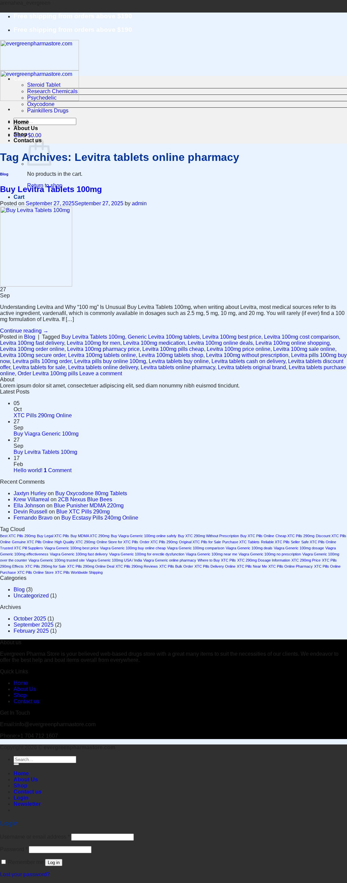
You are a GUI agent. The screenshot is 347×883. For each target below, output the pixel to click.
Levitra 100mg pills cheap (173, 349)
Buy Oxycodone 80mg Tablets (91, 493)
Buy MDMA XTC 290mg (89, 536)
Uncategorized (31, 595)
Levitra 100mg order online (32, 349)
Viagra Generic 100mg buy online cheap (133, 548)
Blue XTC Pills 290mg (83, 511)
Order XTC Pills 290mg (159, 542)
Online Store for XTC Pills (117, 542)
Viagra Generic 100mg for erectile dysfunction (146, 554)
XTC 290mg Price (306, 560)
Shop (20, 134)
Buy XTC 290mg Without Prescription (208, 536)
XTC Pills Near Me (252, 566)
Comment (58, 470)
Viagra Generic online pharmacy (169, 560)
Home (21, 122)
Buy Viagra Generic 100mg (46, 434)
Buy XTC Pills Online (257, 536)
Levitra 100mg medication (154, 343)
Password (13, 849)
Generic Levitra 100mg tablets (164, 337)
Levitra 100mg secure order (32, 355)
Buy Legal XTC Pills (53, 536)
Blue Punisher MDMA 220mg (89, 505)
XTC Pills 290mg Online (43, 415)
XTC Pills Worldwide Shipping (79, 572)
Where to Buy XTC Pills (217, 560)
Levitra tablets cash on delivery (248, 361)
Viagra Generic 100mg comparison (195, 548)
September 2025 (34, 625)
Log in (54, 862)
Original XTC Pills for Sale (200, 542)
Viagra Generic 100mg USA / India (114, 560)
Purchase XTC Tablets (241, 542)
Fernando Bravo (33, 518)
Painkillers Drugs (47, 110)
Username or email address (35, 837)
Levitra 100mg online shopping (293, 343)
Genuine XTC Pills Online (32, 542)
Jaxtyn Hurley (30, 493)
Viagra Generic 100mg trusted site (56, 560)
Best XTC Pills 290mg (18, 536)
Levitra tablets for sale (39, 367)
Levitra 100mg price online (238, 349)
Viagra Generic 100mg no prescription (270, 554)
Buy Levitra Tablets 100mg (51, 189)
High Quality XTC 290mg (75, 542)
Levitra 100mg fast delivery (32, 343)
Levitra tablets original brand (252, 367)
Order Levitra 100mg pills (48, 373)
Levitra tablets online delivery (103, 367)
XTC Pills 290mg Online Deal (90, 566)
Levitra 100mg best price (231, 337)
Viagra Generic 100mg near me (211, 554)
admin (139, 203)
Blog (4, 174)
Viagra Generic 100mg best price (71, 548)
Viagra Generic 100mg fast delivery (79, 554)
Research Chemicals (52, 91)
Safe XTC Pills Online (318, 542)
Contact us (26, 701)
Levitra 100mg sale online (304, 349)
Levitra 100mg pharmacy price (103, 349)
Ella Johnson (29, 505)
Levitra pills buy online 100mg (110, 361)
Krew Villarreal (31, 499)
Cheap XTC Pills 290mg (294, 536)
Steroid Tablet (43, 85)
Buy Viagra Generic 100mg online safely (144, 536)
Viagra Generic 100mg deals (249, 548)
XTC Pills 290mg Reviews (137, 566)
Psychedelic (42, 98)
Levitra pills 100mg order (42, 361)
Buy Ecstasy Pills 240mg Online (99, 518)
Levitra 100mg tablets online (102, 355)
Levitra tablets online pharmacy (178, 367)
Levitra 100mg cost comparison (301, 337)
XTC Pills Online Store (35, 572)
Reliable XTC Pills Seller (280, 542)
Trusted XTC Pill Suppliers (21, 548)
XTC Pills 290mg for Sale (45, 566)
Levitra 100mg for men (93, 343)
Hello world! (28, 470)
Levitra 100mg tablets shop (171, 355)
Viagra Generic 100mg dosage (299, 548)
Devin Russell (30, 511)
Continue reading (24, 331)
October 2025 (30, 619)
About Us (26, 128)
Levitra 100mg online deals (220, 343)
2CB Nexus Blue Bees (85, 499)
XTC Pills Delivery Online (215, 566)
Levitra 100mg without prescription (247, 355)
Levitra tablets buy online (179, 361)
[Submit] (16, 764)
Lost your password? (25, 874)
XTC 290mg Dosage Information (263, 560)
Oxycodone (41, 104)
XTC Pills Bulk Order (176, 566)
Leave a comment (100, 373)
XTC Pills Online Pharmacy (290, 566)
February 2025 (31, 631)
